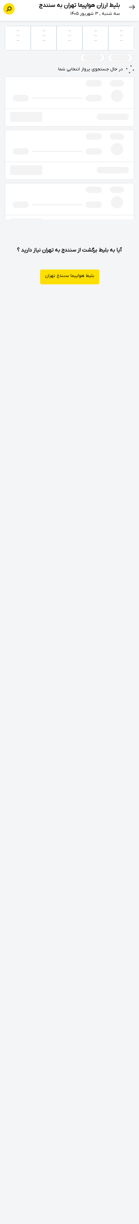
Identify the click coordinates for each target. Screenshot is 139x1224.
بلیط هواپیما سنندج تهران (69, 276)
